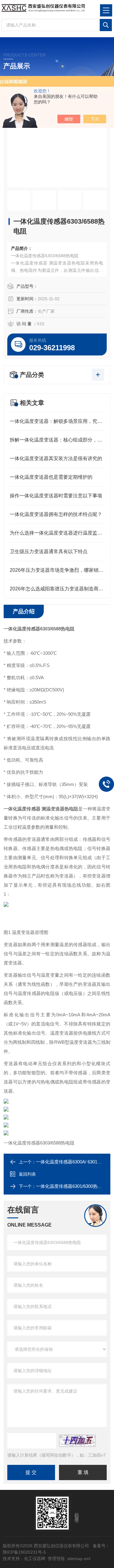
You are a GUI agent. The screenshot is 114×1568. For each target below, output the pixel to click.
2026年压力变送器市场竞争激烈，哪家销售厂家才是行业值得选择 (57, 570)
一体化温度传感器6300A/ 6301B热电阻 (75, 1161)
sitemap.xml (78, 1558)
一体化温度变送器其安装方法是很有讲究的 (56, 458)
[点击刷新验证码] (77, 1441)
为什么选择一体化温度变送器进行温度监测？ (57, 532)
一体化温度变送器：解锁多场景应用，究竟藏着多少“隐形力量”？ (57, 421)
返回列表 (27, 1174)
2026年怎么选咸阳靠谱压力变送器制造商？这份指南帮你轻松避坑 (57, 588)
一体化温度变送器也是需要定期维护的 (51, 477)
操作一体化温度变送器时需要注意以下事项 (56, 495)
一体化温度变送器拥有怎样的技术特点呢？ (56, 514)
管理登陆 (56, 1558)
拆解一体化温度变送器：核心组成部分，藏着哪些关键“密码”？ (57, 439)
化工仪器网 (34, 1558)
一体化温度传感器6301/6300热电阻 (71, 1186)
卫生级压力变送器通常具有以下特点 (49, 551)
